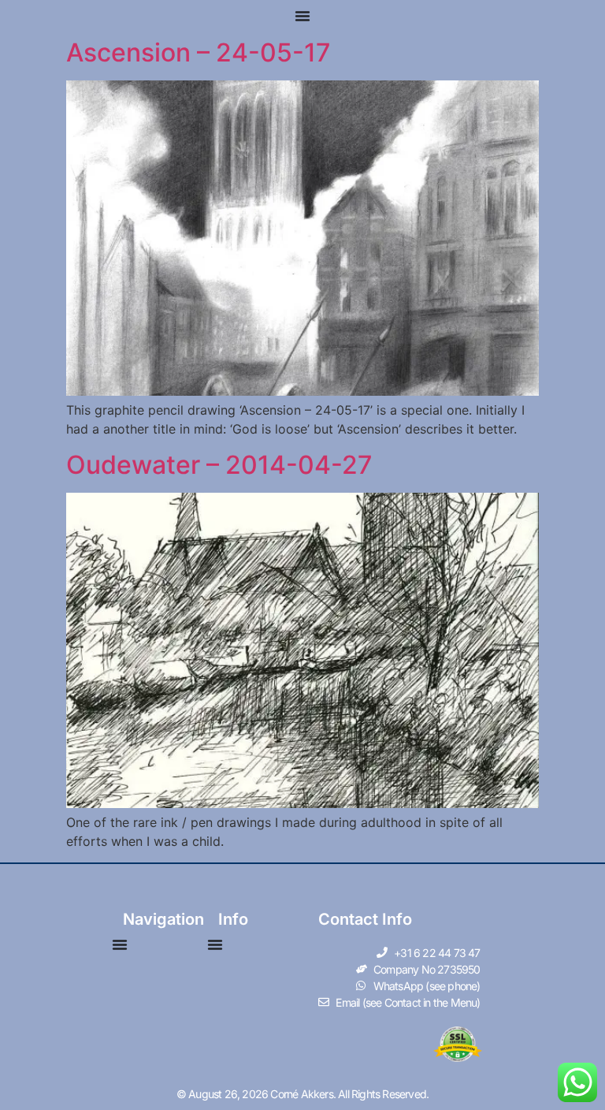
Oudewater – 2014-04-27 (219, 464)
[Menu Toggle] (302, 16)
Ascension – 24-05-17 (198, 52)
